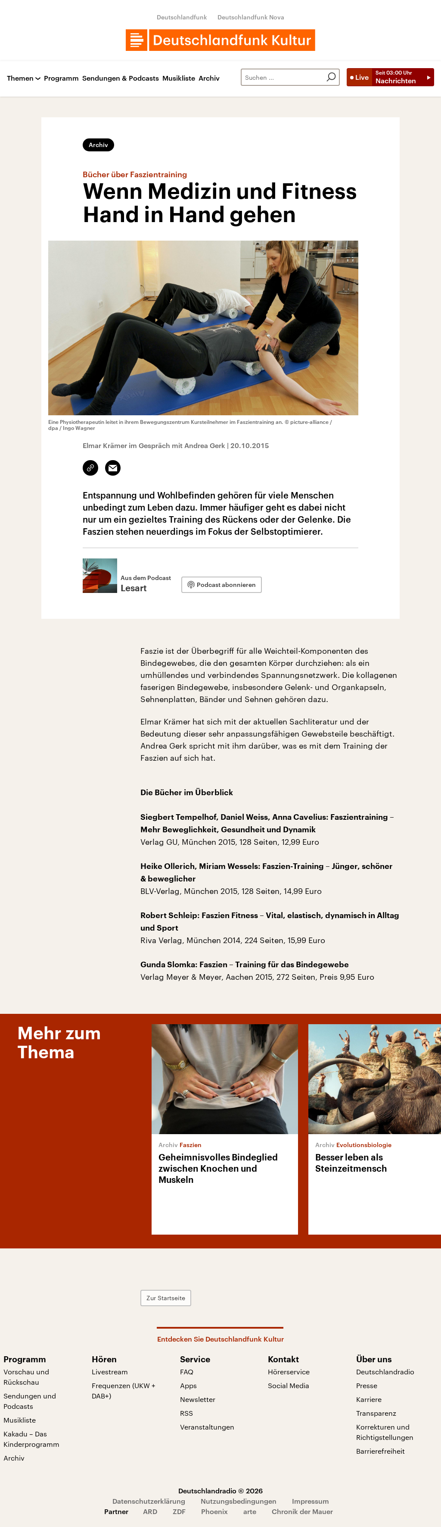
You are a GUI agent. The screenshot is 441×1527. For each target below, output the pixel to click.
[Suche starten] (331, 77)
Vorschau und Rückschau (26, 1376)
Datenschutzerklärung (148, 1501)
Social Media (288, 1385)
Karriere (369, 1399)
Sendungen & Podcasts (120, 78)
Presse (366, 1385)
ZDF (179, 1511)
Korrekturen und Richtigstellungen (384, 1432)
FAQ (186, 1371)
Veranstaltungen (207, 1427)
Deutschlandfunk (182, 17)
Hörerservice (289, 1371)
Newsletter (197, 1399)
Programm (61, 78)
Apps (188, 1385)
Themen (20, 78)
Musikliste (178, 78)
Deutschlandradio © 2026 (220, 1490)
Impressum (310, 1501)
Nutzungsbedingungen (238, 1501)
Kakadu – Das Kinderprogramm (31, 1439)
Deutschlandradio (385, 1371)
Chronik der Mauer (302, 1511)
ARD (150, 1511)
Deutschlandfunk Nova (250, 17)
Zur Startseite (165, 1297)
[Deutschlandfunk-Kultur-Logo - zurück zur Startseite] (220, 40)
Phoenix (214, 1511)
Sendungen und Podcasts (29, 1401)
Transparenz (376, 1413)
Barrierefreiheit (380, 1451)
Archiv (209, 78)
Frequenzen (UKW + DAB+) (123, 1390)
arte (249, 1511)
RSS (186, 1413)
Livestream (110, 1371)
